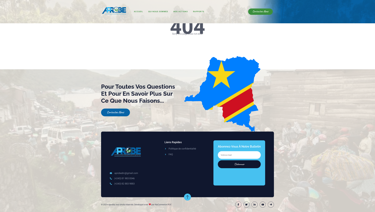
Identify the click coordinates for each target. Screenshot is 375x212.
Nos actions (180, 11)
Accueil (138, 11)
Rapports (198, 11)
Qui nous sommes (158, 11)
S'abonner (239, 164)
